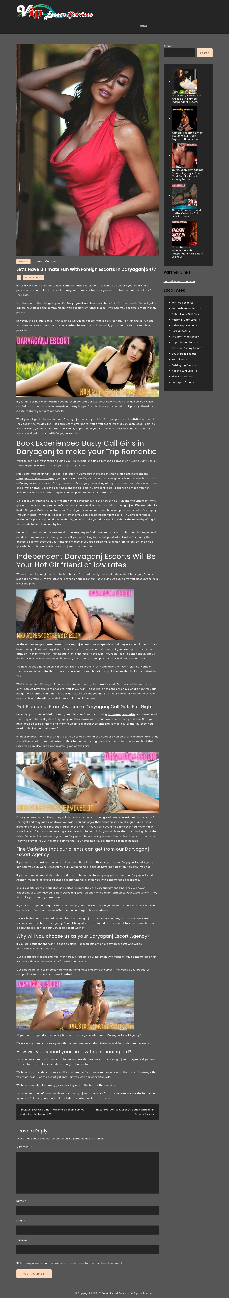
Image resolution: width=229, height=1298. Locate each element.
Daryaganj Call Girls (121, 714)
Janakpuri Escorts (183, 382)
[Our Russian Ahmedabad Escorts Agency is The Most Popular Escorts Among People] (184, 155)
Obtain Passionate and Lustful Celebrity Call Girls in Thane (186, 213)
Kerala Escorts (181, 331)
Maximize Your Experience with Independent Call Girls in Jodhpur (187, 252)
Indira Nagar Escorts (184, 325)
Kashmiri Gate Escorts (186, 319)
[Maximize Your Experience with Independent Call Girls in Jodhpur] (184, 233)
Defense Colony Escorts (187, 348)
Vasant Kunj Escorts (184, 370)
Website (21, 1240)
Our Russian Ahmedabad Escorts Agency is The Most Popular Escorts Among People (188, 174)
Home (144, 26)
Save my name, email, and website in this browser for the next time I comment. (71, 1263)
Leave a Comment (47, 261)
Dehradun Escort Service (179, 281)
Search (168, 46)
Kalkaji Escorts (181, 359)
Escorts (23, 261)
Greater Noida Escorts (186, 336)
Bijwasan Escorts (182, 376)
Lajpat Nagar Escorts (185, 342)
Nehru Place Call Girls (185, 314)
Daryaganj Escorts (80, 303)
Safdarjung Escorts (184, 365)
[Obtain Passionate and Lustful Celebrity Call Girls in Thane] (184, 196)
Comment (24, 1146)
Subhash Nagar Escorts (186, 308)
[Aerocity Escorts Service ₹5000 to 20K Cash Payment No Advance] (184, 118)
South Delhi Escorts (184, 353)
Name (21, 1201)
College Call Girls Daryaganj (35, 478)
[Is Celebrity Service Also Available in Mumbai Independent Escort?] (184, 81)
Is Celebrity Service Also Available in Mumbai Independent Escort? (187, 99)
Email (20, 1220)
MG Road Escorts (182, 302)
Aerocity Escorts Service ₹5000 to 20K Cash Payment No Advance (187, 136)
